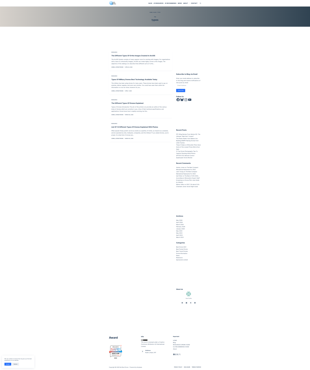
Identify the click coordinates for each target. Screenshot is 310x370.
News (180, 3)
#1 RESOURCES (158, 3)
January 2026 (180, 229)
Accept (8, 364)
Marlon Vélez (180, 184)
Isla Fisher (179, 176)
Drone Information (181, 253)
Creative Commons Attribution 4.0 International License (152, 344)
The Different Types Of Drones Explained (127, 103)
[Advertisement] (188, 59)
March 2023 (180, 237)
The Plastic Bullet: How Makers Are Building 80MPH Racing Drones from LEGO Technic (187, 141)
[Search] (200, 3)
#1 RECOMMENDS (170, 3)
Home (151, 12)
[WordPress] (190, 302)
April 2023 (179, 235)
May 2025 (179, 231)
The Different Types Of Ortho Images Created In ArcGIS (133, 56)
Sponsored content (182, 260)
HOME (175, 340)
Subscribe (181, 90)
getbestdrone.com (115, 351)
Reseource (114, 52)
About (185, 3)
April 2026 (179, 222)
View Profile (189, 298)
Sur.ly (118, 355)
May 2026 (179, 220)
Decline (15, 364)
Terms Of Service (196, 367)
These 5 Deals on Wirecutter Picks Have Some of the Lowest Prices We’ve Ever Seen (188, 147)
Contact (194, 3)
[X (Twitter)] (186, 302)
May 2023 (179, 233)
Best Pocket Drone (182, 249)
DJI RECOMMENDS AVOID (181, 347)
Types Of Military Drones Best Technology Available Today (134, 79)
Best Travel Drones (182, 251)
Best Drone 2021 (181, 247)
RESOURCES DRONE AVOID (181, 344)
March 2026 (180, 224)
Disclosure (187, 367)
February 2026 (180, 226)
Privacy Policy (178, 367)
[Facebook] (182, 302)
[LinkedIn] (194, 302)
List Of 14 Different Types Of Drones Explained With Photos (134, 127)
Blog (150, 3)
